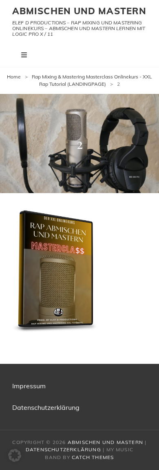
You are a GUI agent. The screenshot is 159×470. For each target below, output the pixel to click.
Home (14, 77)
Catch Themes (93, 457)
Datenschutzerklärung (46, 407)
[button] (14, 455)
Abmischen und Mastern (79, 11)
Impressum (29, 386)
